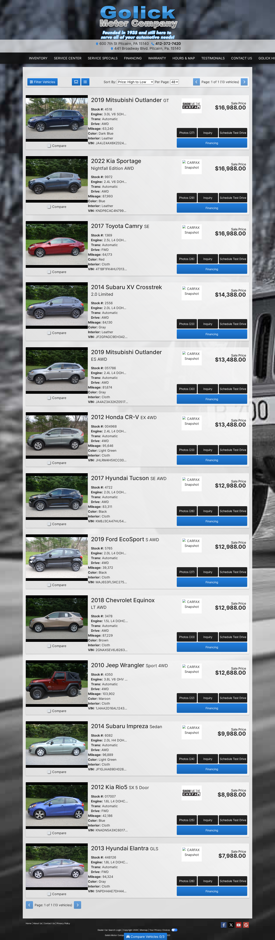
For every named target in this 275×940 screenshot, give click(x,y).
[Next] (244, 82)
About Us (37, 923)
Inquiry (207, 132)
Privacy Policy (63, 923)
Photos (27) (186, 132)
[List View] (85, 82)
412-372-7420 (168, 43)
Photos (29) (186, 197)
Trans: (96, 119)
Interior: (94, 138)
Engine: (97, 114)
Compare (59, 146)
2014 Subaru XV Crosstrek (126, 290)
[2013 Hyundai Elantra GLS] (57, 866)
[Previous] (196, 82)
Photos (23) (186, 324)
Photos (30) (187, 389)
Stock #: (97, 109)
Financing (212, 143)
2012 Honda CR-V (124, 417)
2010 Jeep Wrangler (129, 665)
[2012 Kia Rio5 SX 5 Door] (57, 805)
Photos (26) (186, 259)
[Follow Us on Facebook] (223, 925)
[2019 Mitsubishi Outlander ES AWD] (57, 370)
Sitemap (144, 930)
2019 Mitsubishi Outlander (130, 100)
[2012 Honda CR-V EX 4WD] (57, 435)
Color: (93, 133)
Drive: (95, 124)
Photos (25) (186, 820)
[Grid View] (76, 82)
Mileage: (94, 129)
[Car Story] (191, 116)
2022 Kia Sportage (116, 164)
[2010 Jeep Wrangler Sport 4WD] (57, 683)
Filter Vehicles (44, 82)
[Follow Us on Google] (246, 925)
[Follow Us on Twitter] (231, 925)
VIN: (91, 143)
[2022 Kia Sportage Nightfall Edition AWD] (57, 179)
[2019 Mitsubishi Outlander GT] (57, 118)
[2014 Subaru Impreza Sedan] (57, 744)
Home (28, 923)
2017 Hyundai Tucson (128, 478)
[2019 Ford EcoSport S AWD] (57, 557)
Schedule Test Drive (233, 132)
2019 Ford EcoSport (125, 539)
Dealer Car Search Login (109, 930)
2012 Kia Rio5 (120, 787)
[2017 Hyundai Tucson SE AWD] (57, 496)
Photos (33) (187, 637)
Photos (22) (186, 698)
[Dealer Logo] (137, 21)
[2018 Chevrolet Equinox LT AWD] (57, 618)
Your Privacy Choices (160, 930)
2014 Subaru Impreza (126, 726)
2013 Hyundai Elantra (124, 848)
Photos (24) (186, 759)
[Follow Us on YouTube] (238, 925)
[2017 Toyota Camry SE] (57, 244)
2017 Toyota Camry (120, 226)
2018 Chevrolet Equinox (123, 603)
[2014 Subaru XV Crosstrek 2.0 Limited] (57, 305)
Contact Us (49, 923)
